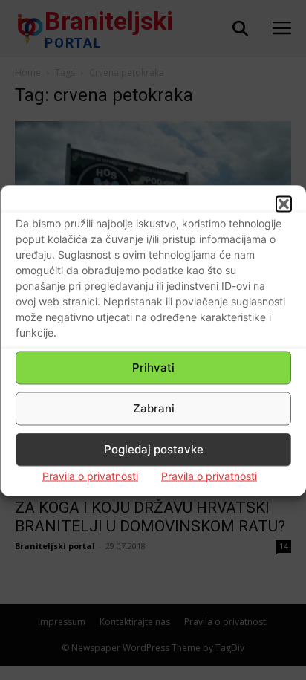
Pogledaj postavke (154, 449)
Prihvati (153, 367)
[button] (283, 203)
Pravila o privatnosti (90, 475)
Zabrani (154, 408)
